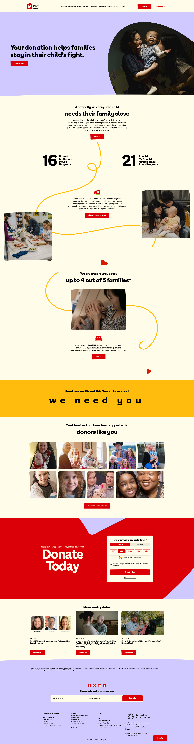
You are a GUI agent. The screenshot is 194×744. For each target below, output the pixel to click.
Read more (37, 653)
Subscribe (132, 698)
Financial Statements (77, 724)
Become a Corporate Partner (52, 726)
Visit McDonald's (48, 720)
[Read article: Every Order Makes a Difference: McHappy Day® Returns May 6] (142, 623)
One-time (120, 544)
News (100, 714)
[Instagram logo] (94, 685)
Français (115, 6)
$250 (138, 551)
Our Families (75, 718)
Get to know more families (97, 506)
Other (147, 551)
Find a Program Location (68, 6)
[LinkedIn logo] (99, 685)
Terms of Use (89, 739)
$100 (130, 551)
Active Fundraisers (104, 723)
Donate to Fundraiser (105, 728)
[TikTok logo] (104, 685)
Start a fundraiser (48, 724)
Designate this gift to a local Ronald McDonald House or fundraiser (130, 564)
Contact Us (102, 6)
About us (97, 137)
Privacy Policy (98, 739)
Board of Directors (76, 722)
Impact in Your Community (79, 716)
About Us (94, 6)
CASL (105, 739)
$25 (113, 551)
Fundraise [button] (159, 6)
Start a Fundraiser (130, 578)
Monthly (140, 544)
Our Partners (75, 720)
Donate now (19, 63)
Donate (144, 6)
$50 (121, 551)
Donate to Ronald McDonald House (110, 725)
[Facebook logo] (89, 685)
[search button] (134, 6)
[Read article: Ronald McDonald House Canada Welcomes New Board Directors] (51, 623)
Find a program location (97, 215)
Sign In (101, 718)
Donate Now (130, 572)
